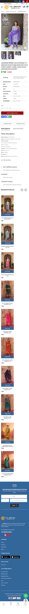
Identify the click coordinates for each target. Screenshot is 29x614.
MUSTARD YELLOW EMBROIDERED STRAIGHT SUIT (7, 446)
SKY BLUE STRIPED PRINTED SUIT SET (7, 247)
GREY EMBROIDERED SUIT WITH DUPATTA (7, 218)
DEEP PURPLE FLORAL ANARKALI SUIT (7, 389)
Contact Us (3, 547)
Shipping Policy (4, 576)
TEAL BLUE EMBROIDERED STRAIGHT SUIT (7, 474)
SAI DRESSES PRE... (22, 11)
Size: (2, 105)
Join (13, 505)
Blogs (2, 549)
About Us (3, 544)
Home (2, 11)
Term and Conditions (6, 578)
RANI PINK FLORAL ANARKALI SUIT (7, 332)
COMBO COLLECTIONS (11, 11)
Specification (18, 129)
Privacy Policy (4, 571)
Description (5, 129)
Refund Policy (4, 574)
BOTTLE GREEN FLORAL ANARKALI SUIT (7, 304)
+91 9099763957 (6, 532)
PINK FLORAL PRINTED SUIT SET (7, 275)
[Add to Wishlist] (2, 119)
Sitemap (3, 585)
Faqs (2, 580)
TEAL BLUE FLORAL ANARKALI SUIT (7, 417)
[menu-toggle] (2, 7)
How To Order (4, 583)
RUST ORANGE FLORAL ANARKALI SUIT (7, 360)
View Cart (3, 564)
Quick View (7, 214)
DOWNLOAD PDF (20, 123)
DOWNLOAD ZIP (7, 123)
